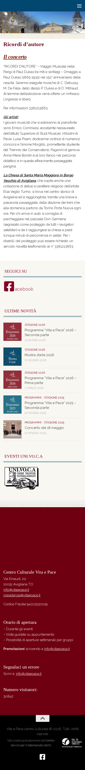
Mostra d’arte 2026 (39, 355)
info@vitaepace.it (16, 590)
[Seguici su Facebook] (42, 757)
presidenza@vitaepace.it (21, 595)
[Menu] (79, 5)
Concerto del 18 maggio (44, 428)
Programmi (33, 397)
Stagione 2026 (35, 324)
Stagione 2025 (54, 397)
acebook (24, 289)
